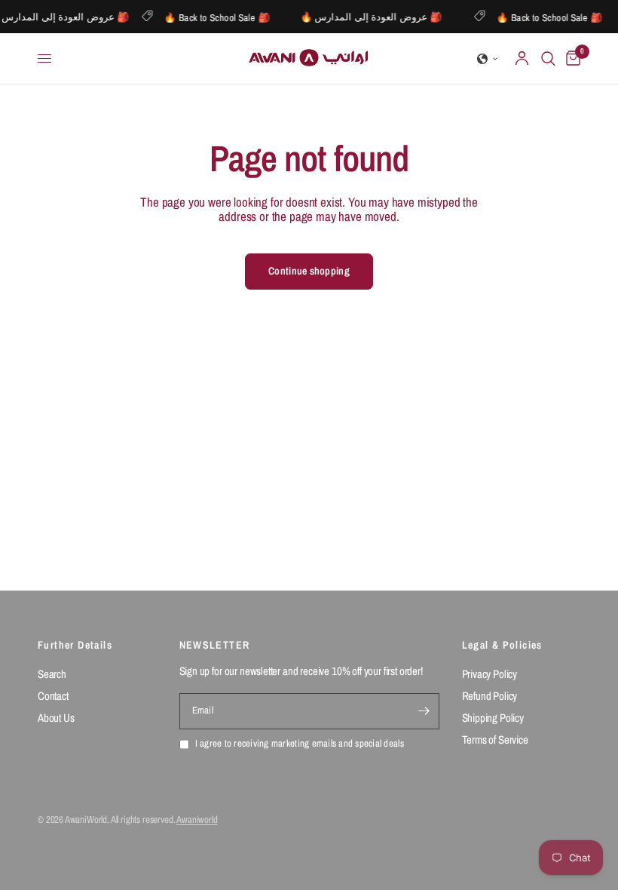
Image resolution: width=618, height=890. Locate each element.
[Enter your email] (424, 711)
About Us (56, 718)
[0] (570, 58)
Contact (53, 696)
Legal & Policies (502, 645)
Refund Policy (490, 696)
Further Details (75, 645)
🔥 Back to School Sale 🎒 (221, 17)
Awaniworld (196, 819)
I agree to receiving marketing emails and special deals (299, 744)
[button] (488, 58)
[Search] (548, 58)
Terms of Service (495, 739)
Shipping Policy (493, 718)
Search (52, 674)
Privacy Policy (490, 674)
